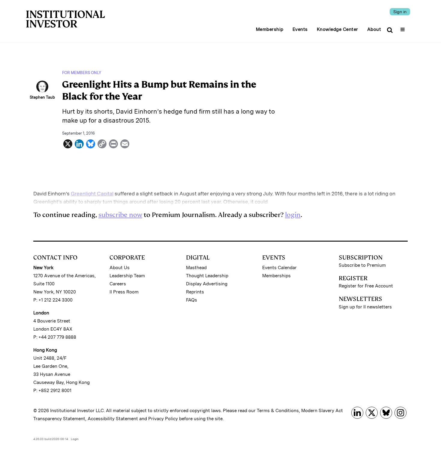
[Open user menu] (403, 27)
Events (300, 29)
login (293, 214)
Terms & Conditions (278, 410)
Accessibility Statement (113, 418)
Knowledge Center (337, 29)
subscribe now (120, 214)
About (374, 29)
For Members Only (81, 72)
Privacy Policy (163, 418)
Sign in (399, 11)
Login (75, 439)
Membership (270, 29)
